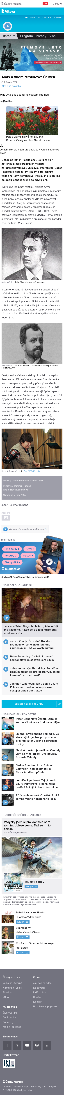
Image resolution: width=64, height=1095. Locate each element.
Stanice (7, 992)
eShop (6, 997)
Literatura (9, 36)
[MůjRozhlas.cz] (6, 101)
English (53, 1086)
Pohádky (9, 555)
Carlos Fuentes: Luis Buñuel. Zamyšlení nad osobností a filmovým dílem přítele (34, 769)
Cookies (7, 1086)
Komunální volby (12, 987)
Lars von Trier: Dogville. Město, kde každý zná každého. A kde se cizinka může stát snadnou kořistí (31, 630)
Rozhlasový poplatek (45, 1006)
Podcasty (8, 1022)
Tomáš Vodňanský (32, 471)
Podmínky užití (38, 1086)
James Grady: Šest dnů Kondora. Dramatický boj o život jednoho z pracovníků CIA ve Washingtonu (32, 645)
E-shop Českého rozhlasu (22, 815)
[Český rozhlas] (11, 4)
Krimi (29, 548)
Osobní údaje (21, 1086)
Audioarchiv (44, 17)
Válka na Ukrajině (12, 983)
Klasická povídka (11, 86)
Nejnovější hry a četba (20, 714)
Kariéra (37, 997)
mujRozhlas (8, 539)
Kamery (58, 17)
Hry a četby (11, 548)
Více (54, 36)
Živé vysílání (11, 562)
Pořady (41, 36)
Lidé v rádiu (40, 992)
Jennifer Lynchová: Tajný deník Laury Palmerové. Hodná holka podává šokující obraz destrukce (34, 687)
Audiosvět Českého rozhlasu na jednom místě (25, 577)
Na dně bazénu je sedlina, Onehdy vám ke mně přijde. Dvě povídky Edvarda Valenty (38, 754)
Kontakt (37, 1001)
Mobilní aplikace (12, 1026)
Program (30, 17)
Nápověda (39, 987)
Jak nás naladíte (42, 983)
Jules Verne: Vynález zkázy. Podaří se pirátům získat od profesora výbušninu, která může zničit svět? (35, 672)
